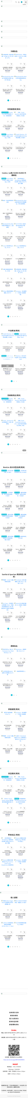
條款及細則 (10, 1090)
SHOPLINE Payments (16, 1096)
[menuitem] (8, 100)
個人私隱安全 (14, 1018)
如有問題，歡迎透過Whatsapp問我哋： (14, 1057)
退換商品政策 (14, 1021)
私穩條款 (4, 1090)
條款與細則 (14, 1015)
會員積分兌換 (14, 1012)
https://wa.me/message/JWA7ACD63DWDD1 (14, 1059)
